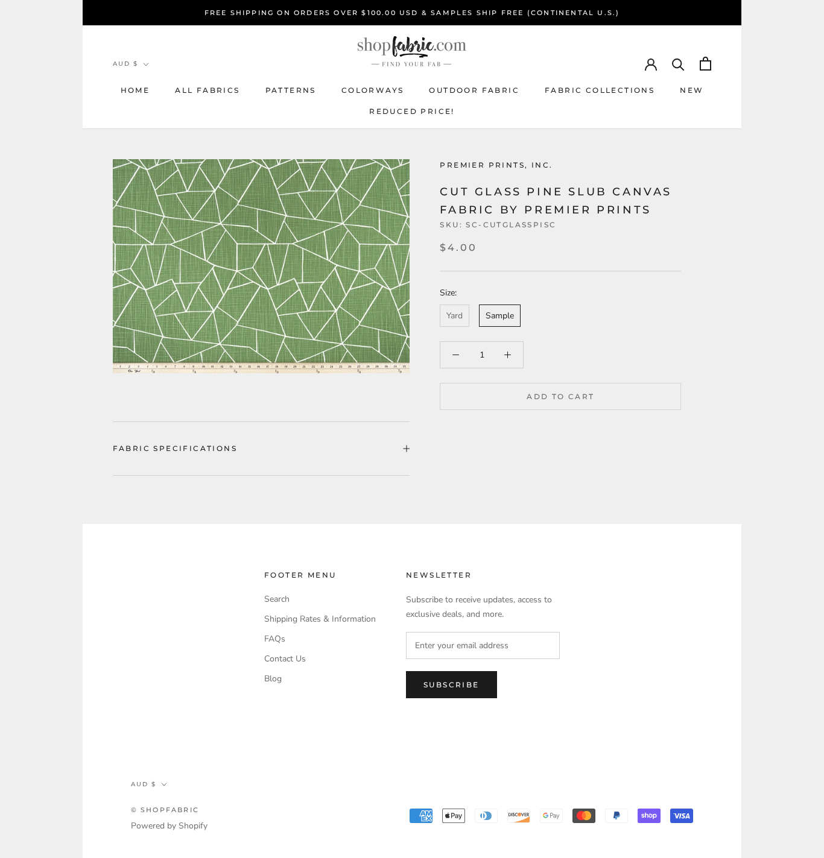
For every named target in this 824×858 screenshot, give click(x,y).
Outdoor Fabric (474, 90)
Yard (454, 315)
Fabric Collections (599, 90)
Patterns (290, 90)
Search (277, 599)
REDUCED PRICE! (412, 111)
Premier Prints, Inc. (496, 164)
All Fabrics (207, 90)
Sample (500, 315)
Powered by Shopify (169, 825)
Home (135, 90)
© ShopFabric (165, 810)
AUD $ (125, 64)
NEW (691, 90)
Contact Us (285, 658)
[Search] (678, 63)
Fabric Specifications (175, 448)
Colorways (372, 90)
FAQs (274, 639)
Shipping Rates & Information (320, 619)
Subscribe (451, 684)
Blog (273, 678)
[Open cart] (705, 64)
